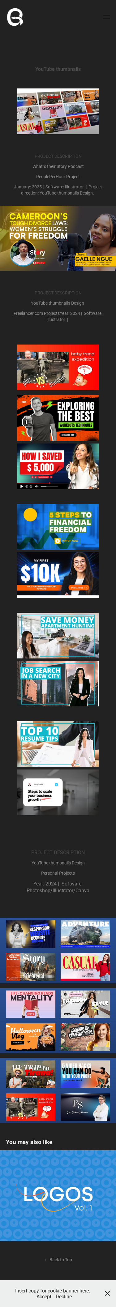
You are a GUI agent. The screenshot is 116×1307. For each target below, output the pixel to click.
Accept (44, 1296)
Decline (64, 1296)
